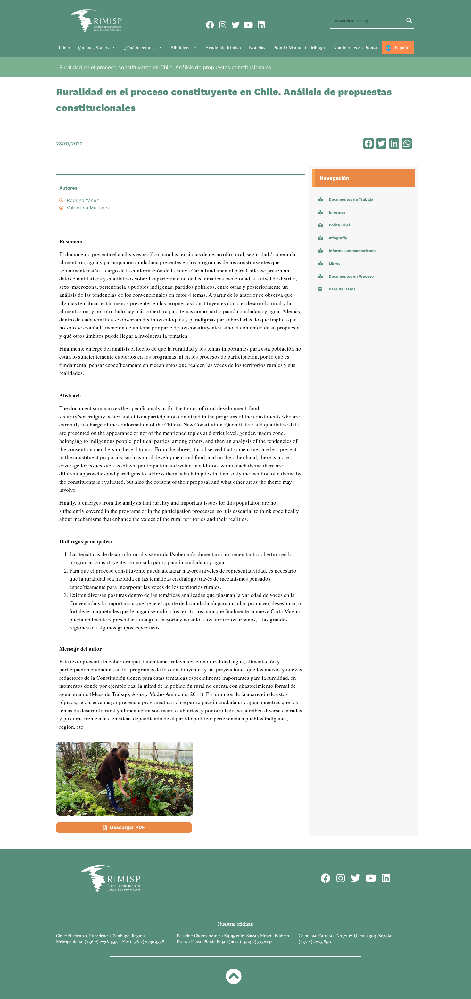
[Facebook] (210, 24)
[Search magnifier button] (409, 20)
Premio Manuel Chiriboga (299, 47)
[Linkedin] (261, 24)
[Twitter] (235, 24)
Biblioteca (180, 47)
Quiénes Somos (93, 47)
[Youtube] (248, 24)
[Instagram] (222, 24)
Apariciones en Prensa (355, 47)
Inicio (64, 47)
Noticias (257, 47)
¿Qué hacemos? (140, 47)
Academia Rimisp (223, 47)
